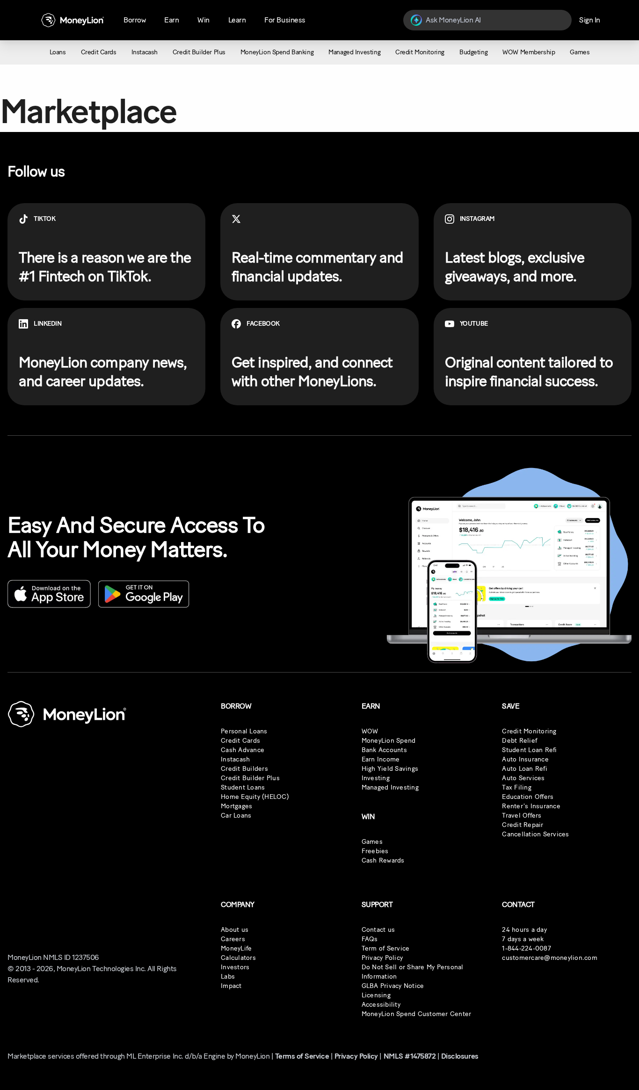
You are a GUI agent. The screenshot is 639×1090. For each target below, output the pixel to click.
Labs (228, 976)
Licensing (376, 995)
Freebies (375, 851)
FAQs (370, 939)
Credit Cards (240, 741)
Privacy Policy (382, 958)
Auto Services (523, 778)
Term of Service (386, 948)
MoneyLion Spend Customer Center (417, 1014)
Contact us (378, 930)
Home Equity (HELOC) (255, 797)
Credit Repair (522, 825)
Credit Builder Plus (250, 778)
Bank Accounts (384, 750)
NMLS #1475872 (410, 1056)
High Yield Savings (390, 769)
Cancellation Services (535, 834)
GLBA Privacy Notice (393, 986)
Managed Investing (390, 787)
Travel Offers (521, 815)
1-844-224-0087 (526, 948)
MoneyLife (236, 948)
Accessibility (381, 1005)
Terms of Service (302, 1056)
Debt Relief (519, 741)
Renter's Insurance (531, 806)
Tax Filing (516, 787)
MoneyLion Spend (389, 741)
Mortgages (236, 806)
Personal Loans (244, 731)
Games (372, 842)
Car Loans (236, 815)
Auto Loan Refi (524, 769)
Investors (235, 967)
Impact (231, 986)
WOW (370, 731)
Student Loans (243, 787)
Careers (233, 939)
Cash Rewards (383, 860)
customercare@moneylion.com (549, 958)
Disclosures (460, 1056)
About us (234, 930)
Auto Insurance (525, 759)
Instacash (235, 759)
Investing (376, 778)
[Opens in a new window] (49, 594)
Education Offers (527, 797)
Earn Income (381, 759)
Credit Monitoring (529, 731)
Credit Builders (244, 769)
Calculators (238, 958)
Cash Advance (242, 750)
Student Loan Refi (529, 750)
